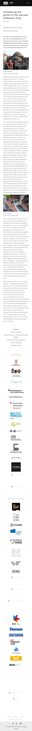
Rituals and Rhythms (16, 332)
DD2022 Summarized (16, 342)
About (9, 717)
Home (21, 717)
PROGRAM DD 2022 (16, 345)
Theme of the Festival (15, 719)
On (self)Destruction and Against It (16, 340)
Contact (15, 717)
